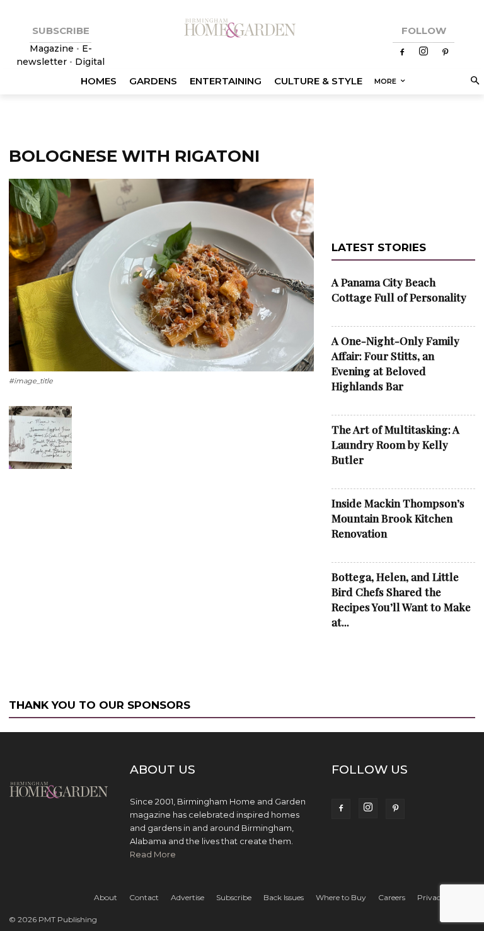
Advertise (187, 897)
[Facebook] (402, 53)
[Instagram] (423, 52)
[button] (473, 81)
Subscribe (233, 897)
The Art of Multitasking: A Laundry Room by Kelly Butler (395, 444)
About (105, 897)
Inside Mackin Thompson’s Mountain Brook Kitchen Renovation (397, 518)
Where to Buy (341, 897)
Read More (153, 854)
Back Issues (283, 897)
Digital (90, 61)
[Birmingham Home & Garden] (242, 28)
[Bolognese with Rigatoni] (161, 368)
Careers (391, 897)
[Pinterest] (444, 53)
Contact (144, 897)
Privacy (431, 897)
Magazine (53, 48)
